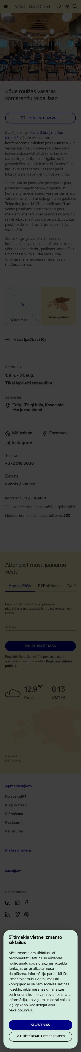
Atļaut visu (40, 1025)
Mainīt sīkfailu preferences (40, 1036)
